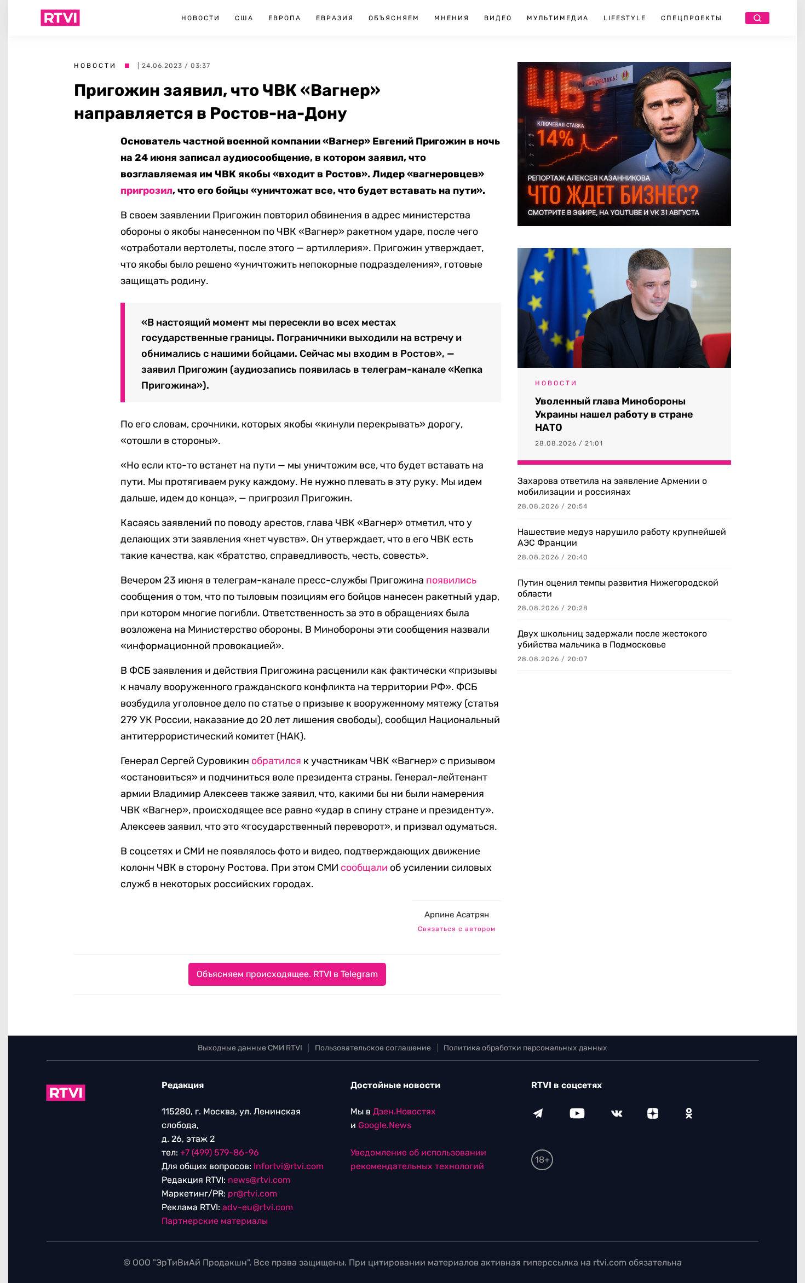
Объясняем (394, 18)
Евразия (335, 18)
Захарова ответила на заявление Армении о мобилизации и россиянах (612, 486)
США (244, 18)
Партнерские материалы (215, 1221)
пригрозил (146, 190)
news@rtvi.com (259, 1180)
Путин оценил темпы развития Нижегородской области (618, 588)
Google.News (384, 1125)
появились (451, 580)
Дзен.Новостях (404, 1111)
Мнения (451, 18)
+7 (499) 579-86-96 (219, 1152)
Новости (200, 18)
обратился (276, 761)
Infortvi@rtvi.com (289, 1166)
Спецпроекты (691, 18)
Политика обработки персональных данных (525, 1048)
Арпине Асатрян (456, 915)
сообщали (364, 868)
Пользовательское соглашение (373, 1048)
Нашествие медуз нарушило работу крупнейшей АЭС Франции (622, 537)
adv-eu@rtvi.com (257, 1207)
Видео (498, 18)
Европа (284, 18)
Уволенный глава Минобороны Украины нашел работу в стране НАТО (614, 414)
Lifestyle (624, 18)
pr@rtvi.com (252, 1193)
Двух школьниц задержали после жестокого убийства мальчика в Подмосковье (612, 639)
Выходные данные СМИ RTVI (250, 1048)
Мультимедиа (558, 18)
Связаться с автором (457, 929)
